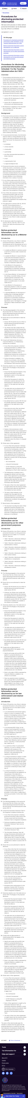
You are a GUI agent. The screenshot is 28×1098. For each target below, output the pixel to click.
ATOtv (3, 1065)
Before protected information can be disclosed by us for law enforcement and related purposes (14, 57)
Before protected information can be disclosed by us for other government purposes (14, 51)
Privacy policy (5, 1063)
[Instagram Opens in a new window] (11, 1073)
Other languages (9, 1069)
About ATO (4, 1058)
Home (15, 8)
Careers (4, 1060)
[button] (15, 1040)
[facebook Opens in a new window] (3, 1073)
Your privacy (6, 12)
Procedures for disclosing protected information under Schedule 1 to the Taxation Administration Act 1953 (13, 41)
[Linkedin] (7, 1073)
